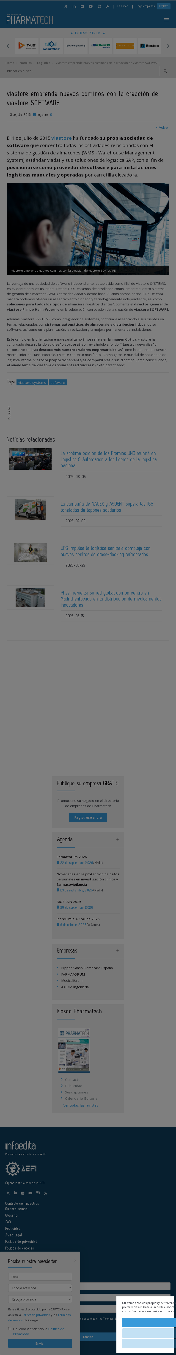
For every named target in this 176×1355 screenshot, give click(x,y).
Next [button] (168, 45)
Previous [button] (8, 45)
